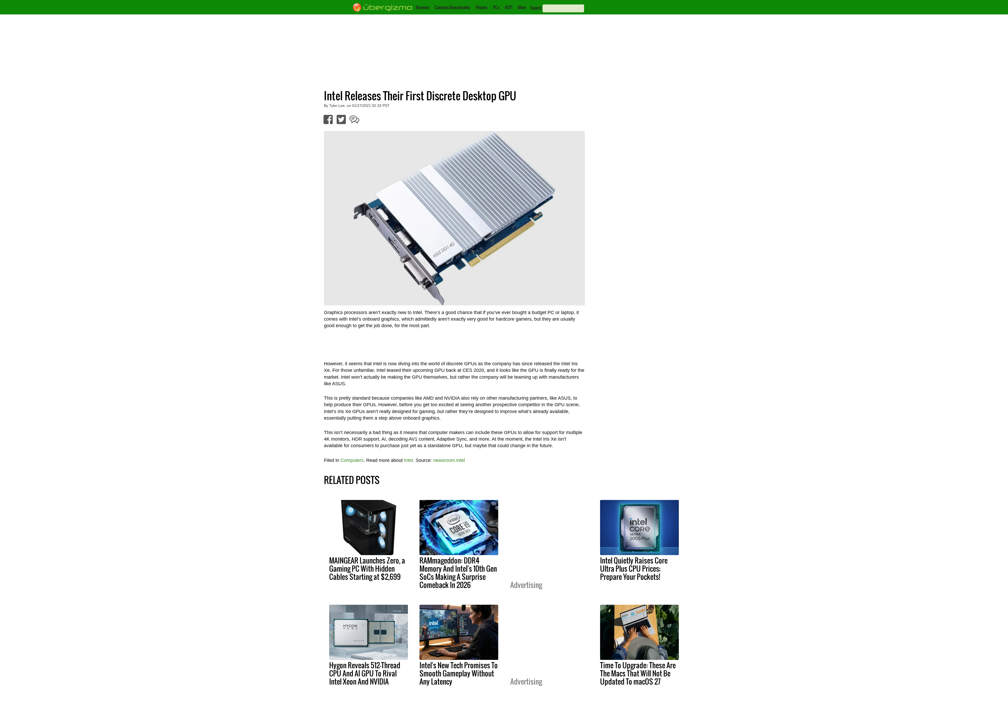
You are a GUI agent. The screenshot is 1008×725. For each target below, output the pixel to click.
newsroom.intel (449, 460)
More (522, 7)
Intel (408, 460)
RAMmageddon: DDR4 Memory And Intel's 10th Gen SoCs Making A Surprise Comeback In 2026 (458, 572)
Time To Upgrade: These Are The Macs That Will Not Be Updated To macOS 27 (638, 673)
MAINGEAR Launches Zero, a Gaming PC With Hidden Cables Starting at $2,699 (367, 568)
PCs (496, 7)
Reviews (422, 7)
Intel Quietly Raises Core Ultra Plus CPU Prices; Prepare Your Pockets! (634, 568)
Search (536, 8)
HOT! (508, 7)
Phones (481, 7)
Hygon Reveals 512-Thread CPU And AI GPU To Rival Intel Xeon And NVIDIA (364, 673)
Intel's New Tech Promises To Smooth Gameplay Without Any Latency (458, 673)
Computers (352, 460)
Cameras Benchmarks (452, 7)
